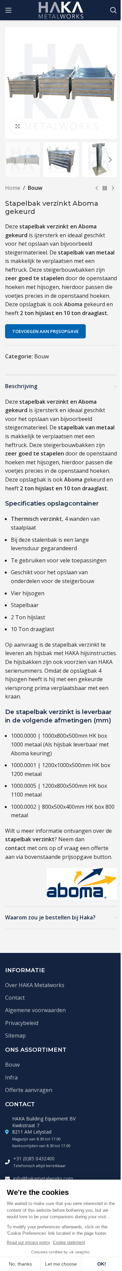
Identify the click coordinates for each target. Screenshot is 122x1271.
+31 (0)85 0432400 (34, 1158)
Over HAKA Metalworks (34, 985)
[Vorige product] (97, 188)
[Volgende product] (113, 188)
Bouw (35, 188)
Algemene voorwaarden (35, 1010)
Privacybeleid (21, 1023)
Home (12, 188)
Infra (11, 1077)
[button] (12, 83)
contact (15, 848)
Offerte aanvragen (28, 1090)
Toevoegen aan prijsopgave (45, 331)
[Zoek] (113, 10)
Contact (15, 997)
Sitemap (15, 1035)
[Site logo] (61, 9)
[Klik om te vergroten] (17, 126)
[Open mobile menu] (8, 10)
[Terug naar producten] (105, 188)
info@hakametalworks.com (43, 1178)
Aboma (73, 304)
